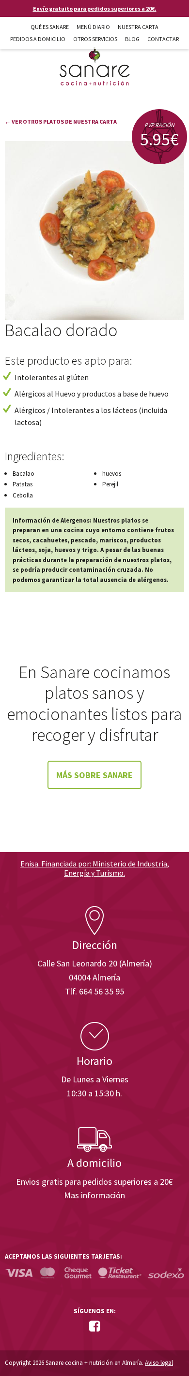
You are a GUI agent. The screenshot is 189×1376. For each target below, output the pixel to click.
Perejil (110, 484)
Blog (132, 39)
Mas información (94, 1195)
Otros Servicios (95, 39)
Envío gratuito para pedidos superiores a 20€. (95, 8)
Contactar (163, 39)
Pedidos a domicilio (37, 39)
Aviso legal (159, 1363)
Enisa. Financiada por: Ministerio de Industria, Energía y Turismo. (94, 868)
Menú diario (93, 26)
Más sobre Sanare (94, 774)
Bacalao (23, 473)
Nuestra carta (138, 26)
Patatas (22, 484)
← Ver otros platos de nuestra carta (61, 121)
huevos (111, 473)
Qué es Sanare (50, 26)
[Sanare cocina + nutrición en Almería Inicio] (95, 57)
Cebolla (23, 495)
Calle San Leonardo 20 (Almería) (94, 963)
